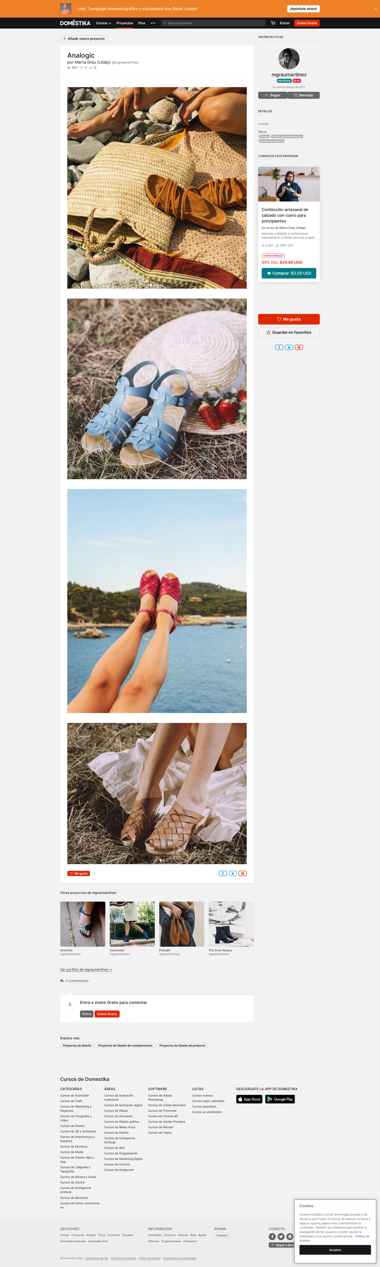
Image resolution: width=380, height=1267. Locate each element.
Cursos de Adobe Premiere (166, 1121)
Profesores (190, 1241)
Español (222, 1235)
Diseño (265, 136)
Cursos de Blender (161, 1127)
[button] (153, 23)
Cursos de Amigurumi (119, 1170)
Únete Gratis (107, 1014)
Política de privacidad (123, 1258)
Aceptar (335, 1250)
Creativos (114, 1235)
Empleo (91, 1235)
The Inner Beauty (220, 950)
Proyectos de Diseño (77, 1045)
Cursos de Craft (71, 1101)
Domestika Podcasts (73, 1241)
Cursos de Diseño (72, 1126)
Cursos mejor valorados (208, 1101)
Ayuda (202, 1235)
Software (157, 1089)
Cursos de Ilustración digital (123, 1105)
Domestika (155, 1235)
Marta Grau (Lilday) (107, 62)
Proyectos (125, 23)
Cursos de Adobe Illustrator (167, 1105)
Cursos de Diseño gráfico (121, 1121)
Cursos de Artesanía (118, 1116)
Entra (86, 1014)
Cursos (64, 1235)
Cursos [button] (102, 23)
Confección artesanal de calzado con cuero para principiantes (285, 215)
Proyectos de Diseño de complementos (125, 1045)
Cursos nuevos (202, 1095)
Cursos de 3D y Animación (78, 1131)
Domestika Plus (98, 1241)
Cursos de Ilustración (74, 1095)
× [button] (375, 8)
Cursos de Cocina (72, 1182)
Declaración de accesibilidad (179, 1258)
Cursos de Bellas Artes (119, 1127)
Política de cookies (150, 1258)
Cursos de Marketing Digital (123, 1159)
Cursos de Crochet (117, 1164)
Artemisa (66, 950)
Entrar (285, 23)
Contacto (169, 1235)
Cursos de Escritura (73, 1146)
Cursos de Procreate (162, 1110)
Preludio (164, 950)
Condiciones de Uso (96, 1258)
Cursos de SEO (114, 1148)
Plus (141, 23)
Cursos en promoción (207, 1112)
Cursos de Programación (121, 1153)
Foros (101, 1235)
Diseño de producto (272, 141)
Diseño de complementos (287, 136)
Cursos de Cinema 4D (163, 1116)
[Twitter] (281, 1236)
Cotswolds (117, 950)
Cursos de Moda (71, 1152)
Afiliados (153, 1241)
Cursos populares (204, 1106)
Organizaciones (171, 1241)
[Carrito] (272, 23)
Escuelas (127, 1235)
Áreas (109, 1089)
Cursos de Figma (159, 1132)
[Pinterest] (289, 1236)
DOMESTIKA (75, 23)
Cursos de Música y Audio (78, 1177)
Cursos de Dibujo (116, 1110)
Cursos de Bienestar (74, 1197)
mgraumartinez (104, 893)
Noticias (183, 1235)
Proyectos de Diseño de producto (182, 1045)
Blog (193, 1235)
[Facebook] (272, 1236)
